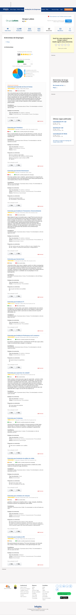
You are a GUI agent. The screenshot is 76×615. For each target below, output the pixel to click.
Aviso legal (34, 595)
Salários (43, 9)
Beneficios (60, 29)
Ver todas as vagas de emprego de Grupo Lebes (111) (62, 141)
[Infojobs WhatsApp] (64, 593)
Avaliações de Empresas (32, 9)
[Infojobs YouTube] (63, 586)
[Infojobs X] (60, 586)
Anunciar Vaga (55, 9)
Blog (47, 9)
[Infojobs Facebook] (57, 586)
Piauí (54, 87)
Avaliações (19, 29)
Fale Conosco (23, 596)
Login (61, 9)
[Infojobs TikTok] (57, 589)
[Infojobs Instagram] (70, 586)
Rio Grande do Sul (58, 85)
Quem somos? (23, 587)
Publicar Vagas (20, 9)
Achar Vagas (13, 9)
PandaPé (34, 593)
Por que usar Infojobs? (25, 588)
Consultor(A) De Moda (60, 134)
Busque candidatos (36, 591)
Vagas (38, 29)
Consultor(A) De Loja (59, 121)
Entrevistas (49, 29)
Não (19, 120)
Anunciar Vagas (35, 590)
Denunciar (41, 121)
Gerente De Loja (58, 127)
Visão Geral (8, 30)
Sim (12, 120)
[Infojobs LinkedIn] (67, 586)
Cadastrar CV (68, 9)
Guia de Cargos (45, 591)
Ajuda (33, 587)
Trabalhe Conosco (24, 590)
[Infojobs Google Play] (64, 597)
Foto (70, 29)
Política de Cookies (24, 591)
